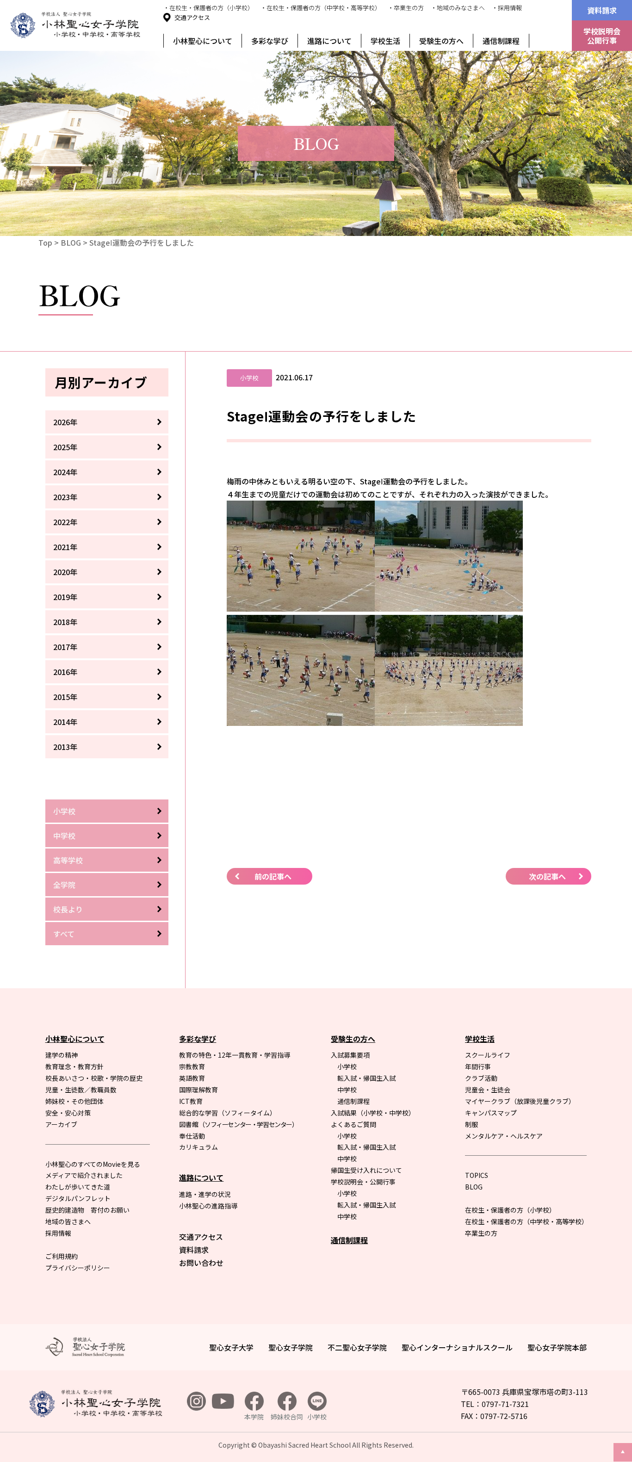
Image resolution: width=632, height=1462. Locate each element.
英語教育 (192, 1078)
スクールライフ (487, 1054)
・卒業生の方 (406, 7)
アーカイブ (61, 1124)
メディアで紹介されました (84, 1175)
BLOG (71, 242)
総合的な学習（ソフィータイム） (227, 1112)
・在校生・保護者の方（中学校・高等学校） (320, 7)
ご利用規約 (61, 1256)
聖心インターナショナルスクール (457, 1347)
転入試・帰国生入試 (366, 1078)
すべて (63, 933)
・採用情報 (507, 7)
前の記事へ (272, 876)
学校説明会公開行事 (601, 35)
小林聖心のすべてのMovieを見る (92, 1164)
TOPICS (476, 1175)
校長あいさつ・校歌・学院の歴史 (94, 1078)
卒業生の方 (481, 1233)
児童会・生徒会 (487, 1089)
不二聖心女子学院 (357, 1347)
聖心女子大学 (231, 1347)
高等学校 (68, 860)
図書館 (238, 1124)
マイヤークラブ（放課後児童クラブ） (520, 1101)
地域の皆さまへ (68, 1221)
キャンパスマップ (491, 1112)
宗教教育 (192, 1066)
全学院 (64, 884)
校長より (68, 909)
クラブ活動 (481, 1078)
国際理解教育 (198, 1089)
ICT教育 (191, 1101)
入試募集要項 (350, 1054)
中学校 (64, 835)
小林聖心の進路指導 (208, 1205)
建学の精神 (61, 1054)
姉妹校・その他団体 (74, 1101)
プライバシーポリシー (77, 1267)
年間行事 (478, 1066)
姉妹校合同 (287, 1416)
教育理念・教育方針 (74, 1066)
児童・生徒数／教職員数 (81, 1089)
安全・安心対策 (68, 1112)
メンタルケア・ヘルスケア (504, 1135)
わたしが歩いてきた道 (77, 1186)
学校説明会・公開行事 (363, 1181)
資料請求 (602, 10)
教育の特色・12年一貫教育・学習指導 (234, 1054)
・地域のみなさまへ (458, 7)
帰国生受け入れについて (366, 1170)
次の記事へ (547, 876)
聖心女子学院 (290, 1347)
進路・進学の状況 (205, 1194)
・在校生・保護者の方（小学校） (208, 7)
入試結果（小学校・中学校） (373, 1112)
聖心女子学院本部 (557, 1347)
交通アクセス (192, 17)
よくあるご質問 (353, 1124)
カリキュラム (198, 1147)
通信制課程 (501, 40)
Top (45, 242)
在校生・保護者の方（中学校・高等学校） (526, 1221)
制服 (471, 1124)
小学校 (64, 811)
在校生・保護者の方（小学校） (510, 1209)
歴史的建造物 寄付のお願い (87, 1209)
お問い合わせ (201, 1262)
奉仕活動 (192, 1135)
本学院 (254, 1416)
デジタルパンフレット (78, 1198)
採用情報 (58, 1233)
